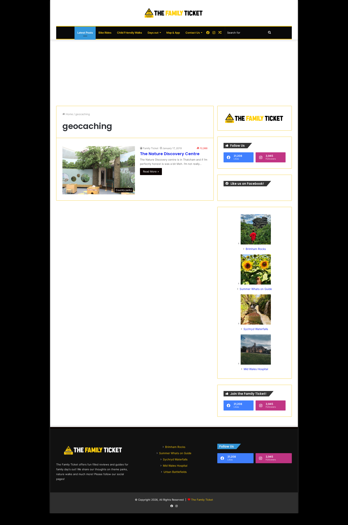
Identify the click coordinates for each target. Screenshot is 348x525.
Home (69, 114)
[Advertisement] (174, 71)
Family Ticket (150, 148)
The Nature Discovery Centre (170, 154)
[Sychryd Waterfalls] (256, 323)
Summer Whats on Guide (256, 289)
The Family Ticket (202, 499)
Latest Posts (85, 32)
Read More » (151, 171)
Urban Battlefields (175, 471)
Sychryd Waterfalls (255, 329)
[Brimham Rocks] (256, 243)
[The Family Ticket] (174, 13)
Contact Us (192, 32)
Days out (153, 32)
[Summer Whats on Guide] (256, 283)
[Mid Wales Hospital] (256, 363)
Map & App (173, 32)
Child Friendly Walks (129, 32)
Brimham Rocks (256, 249)
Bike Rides (104, 32)
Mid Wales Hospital (256, 369)
